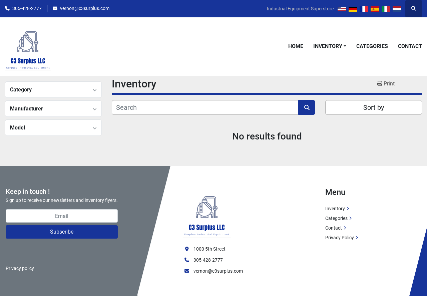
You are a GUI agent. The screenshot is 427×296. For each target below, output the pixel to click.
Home (295, 46)
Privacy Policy (339, 237)
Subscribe (61, 232)
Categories (372, 46)
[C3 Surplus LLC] (207, 212)
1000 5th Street (209, 249)
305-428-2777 (27, 8)
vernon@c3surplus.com (84, 8)
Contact (410, 46)
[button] (329, 46)
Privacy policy (20, 268)
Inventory (327, 46)
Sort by (373, 107)
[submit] (306, 107)
